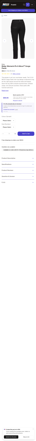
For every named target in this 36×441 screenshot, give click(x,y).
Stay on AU (26, 437)
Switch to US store (11, 437)
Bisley (3, 64)
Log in (16, 109)
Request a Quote (17, 100)
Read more (5, 90)
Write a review (16, 74)
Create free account (8, 109)
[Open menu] (32, 5)
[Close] (33, 429)
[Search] (24, 4)
